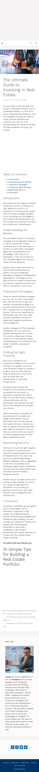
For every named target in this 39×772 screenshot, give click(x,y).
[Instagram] (17, 747)
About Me (6, 762)
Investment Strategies (17, 185)
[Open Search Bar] (30, 43)
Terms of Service (19, 765)
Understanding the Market (19, 182)
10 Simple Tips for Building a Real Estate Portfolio (17, 557)
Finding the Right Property (19, 187)
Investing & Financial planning (19, 614)
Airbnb (9, 487)
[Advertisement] (19, 20)
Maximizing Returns (16, 190)
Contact (33, 762)
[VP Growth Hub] (2, 43)
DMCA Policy (25, 762)
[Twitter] (25, 747)
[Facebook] (12, 747)
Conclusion (13, 193)
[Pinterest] (21, 747)
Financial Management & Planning (20, 611)
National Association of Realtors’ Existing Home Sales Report (19, 275)
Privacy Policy (15, 762)
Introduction (13, 179)
